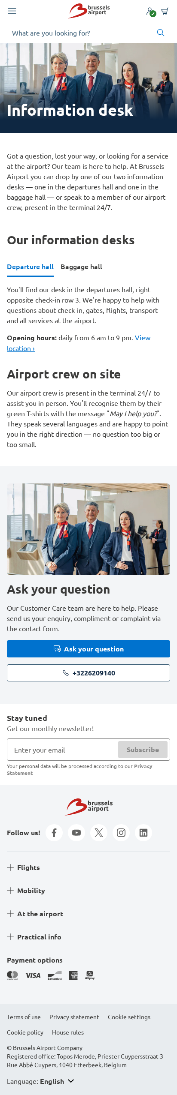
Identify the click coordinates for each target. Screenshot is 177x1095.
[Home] (88, 10)
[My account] (149, 11)
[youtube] (76, 832)
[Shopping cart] (165, 11)
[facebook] (54, 832)
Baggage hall (81, 266)
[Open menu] (12, 11)
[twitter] (98, 832)
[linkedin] (143, 832)
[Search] (160, 32)
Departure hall (30, 266)
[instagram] (121, 832)
